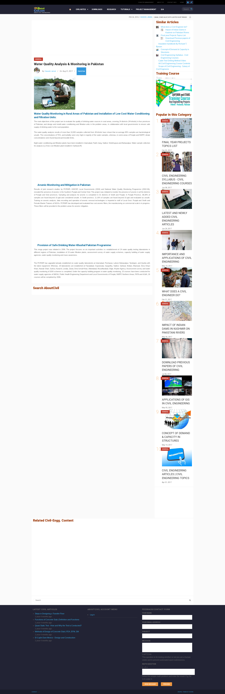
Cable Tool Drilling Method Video (172, 61)
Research (111, 9)
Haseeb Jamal (146, 17)
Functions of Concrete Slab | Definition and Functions (57, 620)
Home (182, 2)
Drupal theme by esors (185, 691)
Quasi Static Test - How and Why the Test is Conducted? (58, 626)
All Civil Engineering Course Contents (174, 63)
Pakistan (81, 71)
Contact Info (171, 2)
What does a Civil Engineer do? (174, 27)
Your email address (151, 622)
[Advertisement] (92, 37)
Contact (34, 691)
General (38, 59)
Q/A (162, 9)
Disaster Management (146, 2)
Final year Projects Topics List (173, 35)
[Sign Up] (191, 2)
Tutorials (125, 9)
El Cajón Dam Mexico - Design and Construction (55, 638)
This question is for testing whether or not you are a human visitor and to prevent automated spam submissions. (166, 666)
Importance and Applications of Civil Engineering (177, 258)
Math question (149, 664)
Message (146, 641)
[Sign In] (188, 2)
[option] (110, 17)
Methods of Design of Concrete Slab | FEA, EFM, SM (57, 632)
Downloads (97, 9)
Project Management (146, 9)
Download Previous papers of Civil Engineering (176, 366)
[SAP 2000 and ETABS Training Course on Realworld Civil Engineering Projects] (174, 92)
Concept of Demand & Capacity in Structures (176, 437)
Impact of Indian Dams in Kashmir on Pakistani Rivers (176, 328)
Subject (146, 631)
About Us (160, 2)
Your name (147, 613)
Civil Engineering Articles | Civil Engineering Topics (175, 474)
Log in (92, 615)
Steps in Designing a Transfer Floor (49, 614)
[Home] (39, 9)
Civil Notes (81, 9)
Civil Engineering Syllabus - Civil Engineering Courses (177, 179)
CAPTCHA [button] (146, 654)
